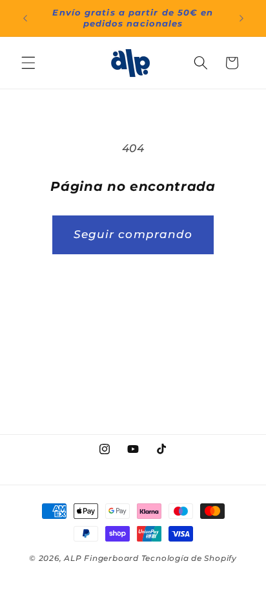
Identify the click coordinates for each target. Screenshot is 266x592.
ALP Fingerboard (101, 558)
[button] (28, 62)
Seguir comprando (133, 234)
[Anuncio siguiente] (241, 18)
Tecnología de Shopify (189, 558)
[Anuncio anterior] (25, 18)
